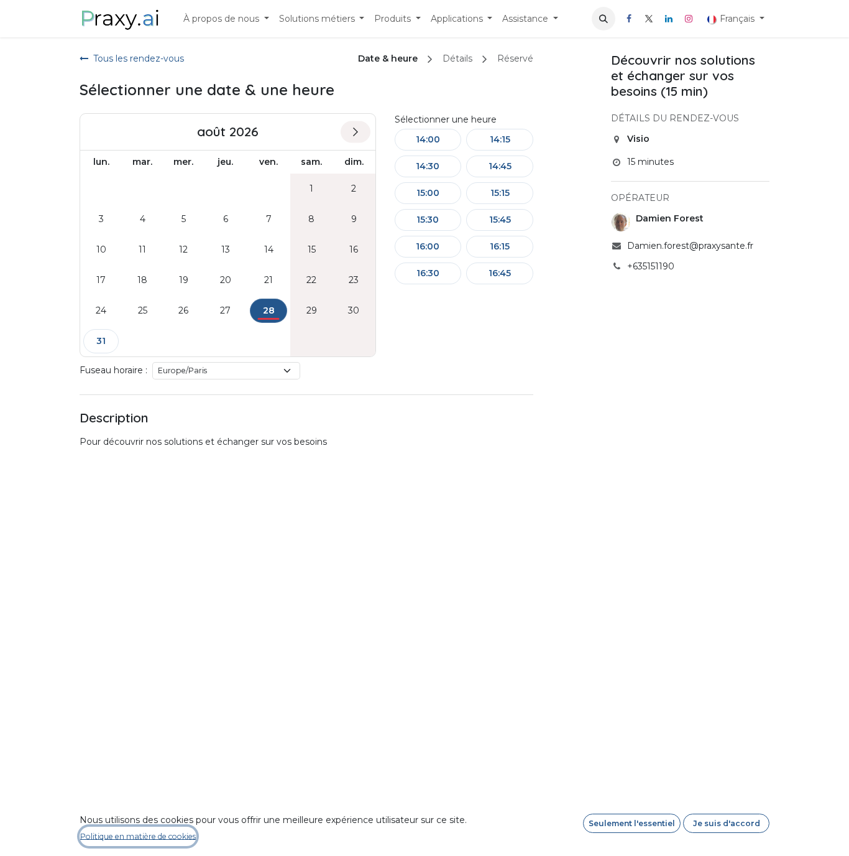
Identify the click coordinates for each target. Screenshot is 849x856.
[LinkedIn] (668, 18)
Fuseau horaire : (113, 370)
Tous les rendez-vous (138, 58)
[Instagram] (688, 18)
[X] (649, 18)
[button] (603, 18)
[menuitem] (226, 18)
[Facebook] (629, 18)
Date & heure (388, 58)
